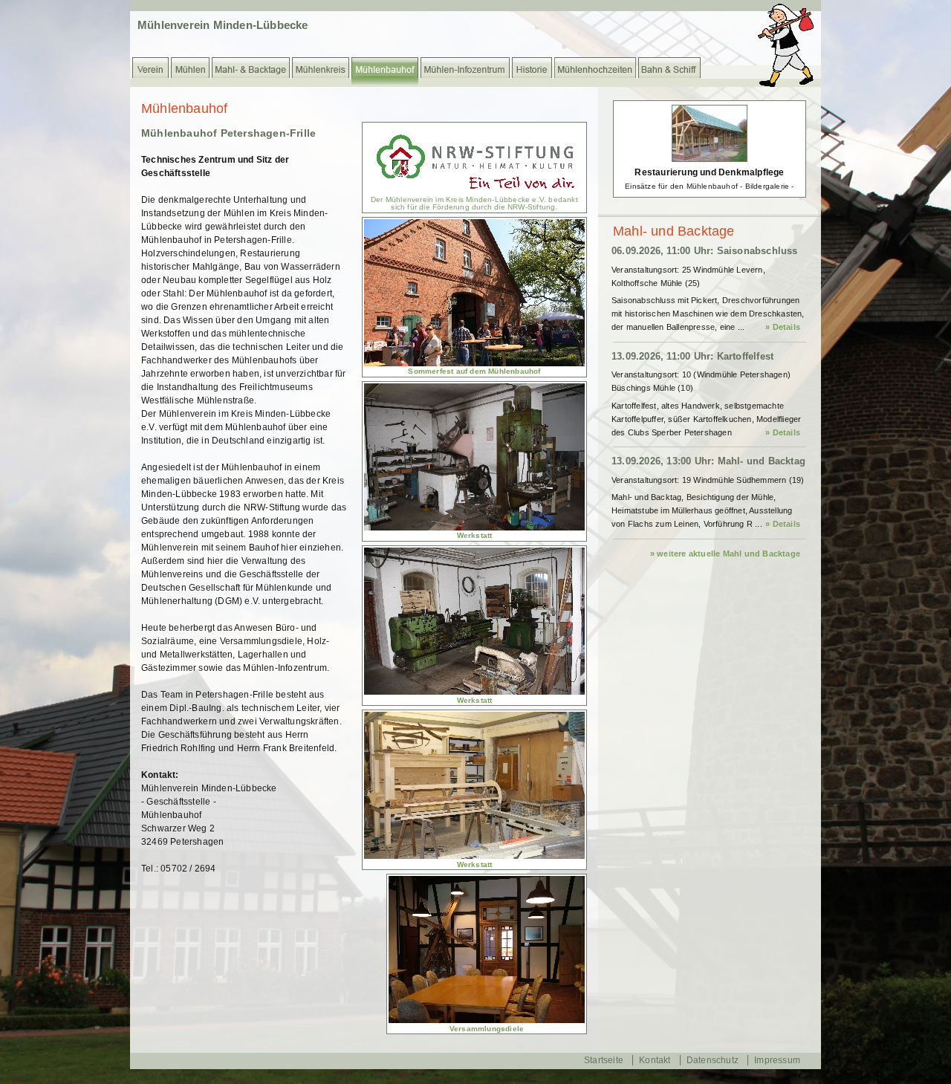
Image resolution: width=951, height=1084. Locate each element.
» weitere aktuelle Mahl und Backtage (725, 553)
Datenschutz (713, 1060)
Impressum (777, 1060)
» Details (782, 326)
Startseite (603, 1060)
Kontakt (654, 1060)
